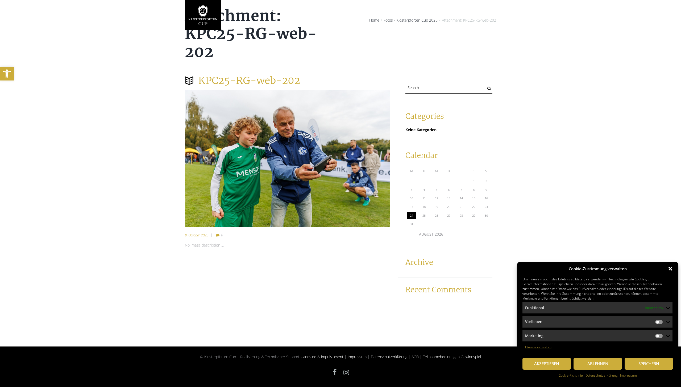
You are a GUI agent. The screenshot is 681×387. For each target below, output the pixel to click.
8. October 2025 (196, 235)
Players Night (321, 11)
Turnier (347, 11)
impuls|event (332, 356)
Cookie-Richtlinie (571, 375)
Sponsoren (427, 11)
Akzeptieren (546, 363)
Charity (294, 11)
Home (233, 11)
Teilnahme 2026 (375, 11)
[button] (7, 73)
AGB (415, 356)
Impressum (628, 375)
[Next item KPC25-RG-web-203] (338, 158)
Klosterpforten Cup (263, 11)
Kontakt (484, 11)
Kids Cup (403, 11)
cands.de (308, 356)
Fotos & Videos (457, 11)
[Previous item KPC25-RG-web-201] (236, 158)
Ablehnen (597, 363)
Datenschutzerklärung (601, 375)
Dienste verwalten (538, 347)
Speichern (648, 363)
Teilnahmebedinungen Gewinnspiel (452, 356)
